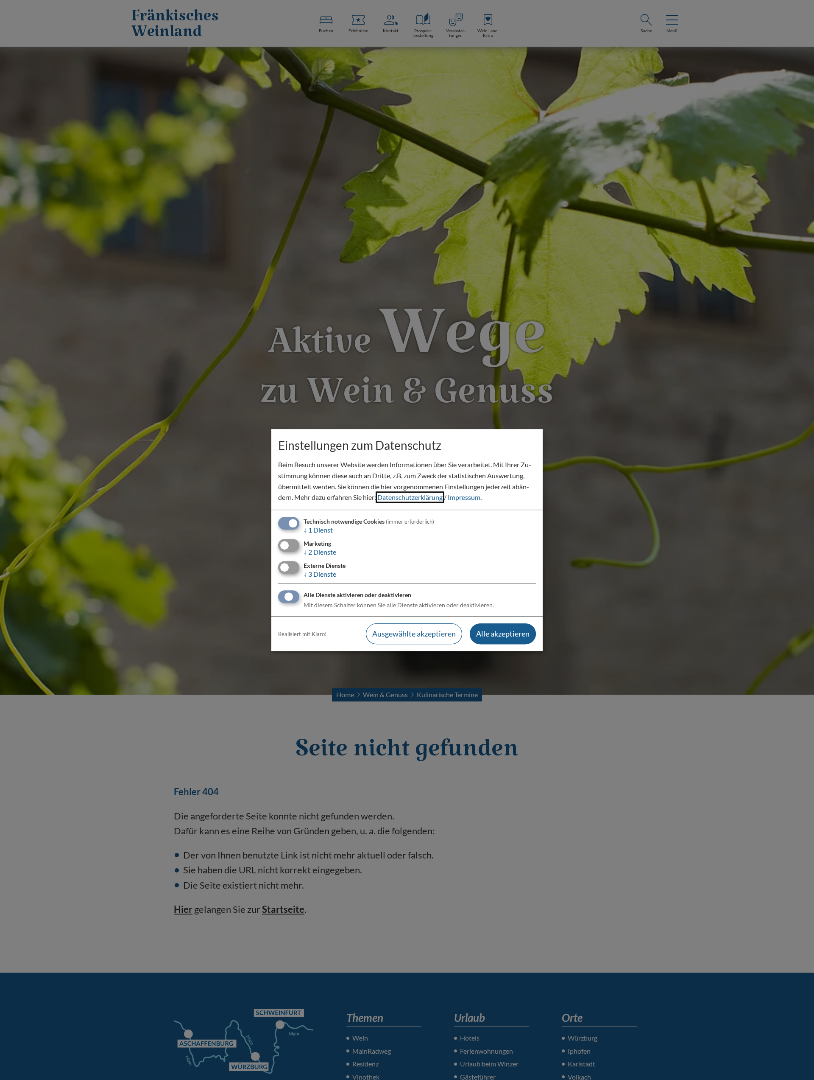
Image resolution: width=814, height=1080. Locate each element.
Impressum (464, 497)
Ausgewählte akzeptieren (414, 634)
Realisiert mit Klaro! (302, 634)
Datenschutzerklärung (410, 497)
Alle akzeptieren (503, 634)
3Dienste (320, 574)
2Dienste (320, 552)
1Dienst (318, 530)
